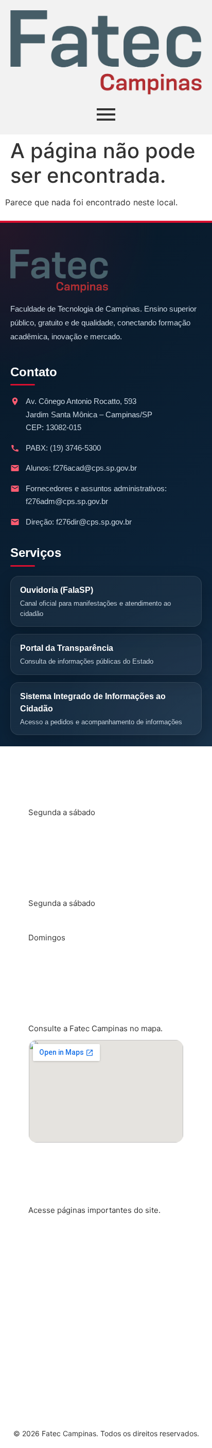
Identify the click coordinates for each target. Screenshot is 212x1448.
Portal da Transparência (86, 654)
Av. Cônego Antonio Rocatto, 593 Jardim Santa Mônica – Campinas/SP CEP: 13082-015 (89, 414)
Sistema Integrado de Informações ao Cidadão (101, 709)
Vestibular (57, 1370)
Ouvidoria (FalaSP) (95, 601)
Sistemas (55, 1302)
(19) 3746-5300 (75, 447)
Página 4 (54, 1336)
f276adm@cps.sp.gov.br (67, 501)
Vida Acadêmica (69, 1268)
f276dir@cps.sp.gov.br (94, 521)
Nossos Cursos (67, 1234)
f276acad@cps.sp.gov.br (95, 468)
